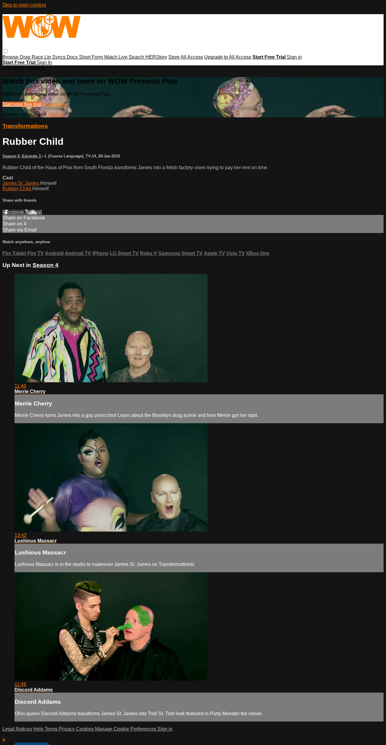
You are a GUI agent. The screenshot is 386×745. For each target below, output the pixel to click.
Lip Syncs (55, 57)
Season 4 (46, 265)
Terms (52, 728)
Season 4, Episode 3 (22, 156)
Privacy (67, 728)
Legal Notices (17, 728)
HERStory (156, 57)
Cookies (85, 728)
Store (174, 57)
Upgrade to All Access (227, 57)
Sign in (294, 57)
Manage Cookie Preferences (126, 728)
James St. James (21, 183)
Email (36, 212)
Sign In (44, 62)
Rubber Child (17, 188)
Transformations (25, 126)
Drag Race (32, 57)
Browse (11, 57)
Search (137, 57)
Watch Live (116, 57)
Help (39, 728)
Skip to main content (24, 5)
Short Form (91, 57)
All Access (192, 57)
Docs (73, 57)
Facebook (13, 212)
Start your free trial (22, 104)
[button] (6, 51)
